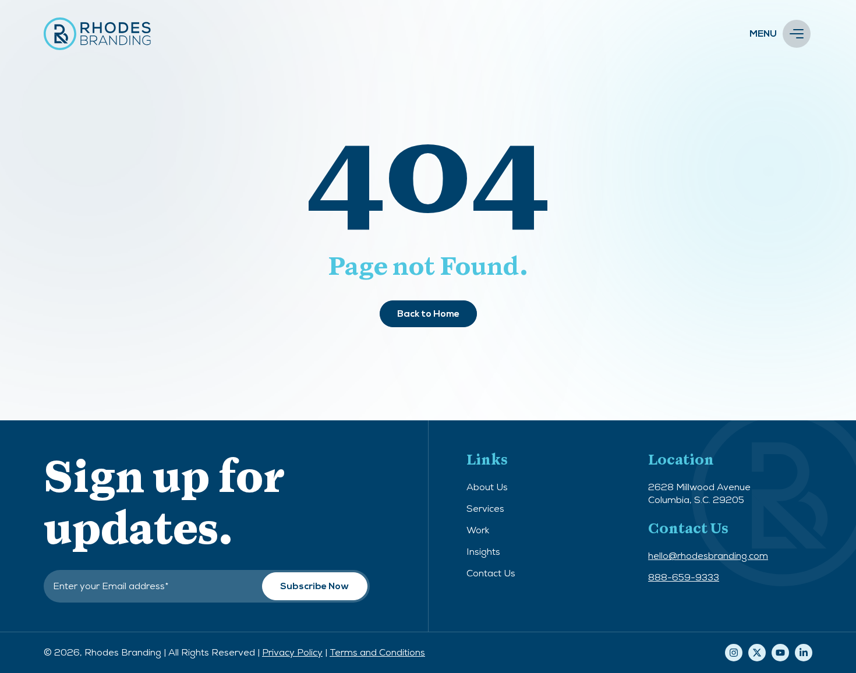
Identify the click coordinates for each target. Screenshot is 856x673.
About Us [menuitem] (487, 487)
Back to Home (428, 314)
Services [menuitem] (485, 508)
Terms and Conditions (377, 652)
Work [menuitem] (477, 530)
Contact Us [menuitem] (490, 573)
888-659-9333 (683, 577)
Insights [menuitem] (483, 552)
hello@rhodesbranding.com (708, 556)
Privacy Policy (292, 652)
